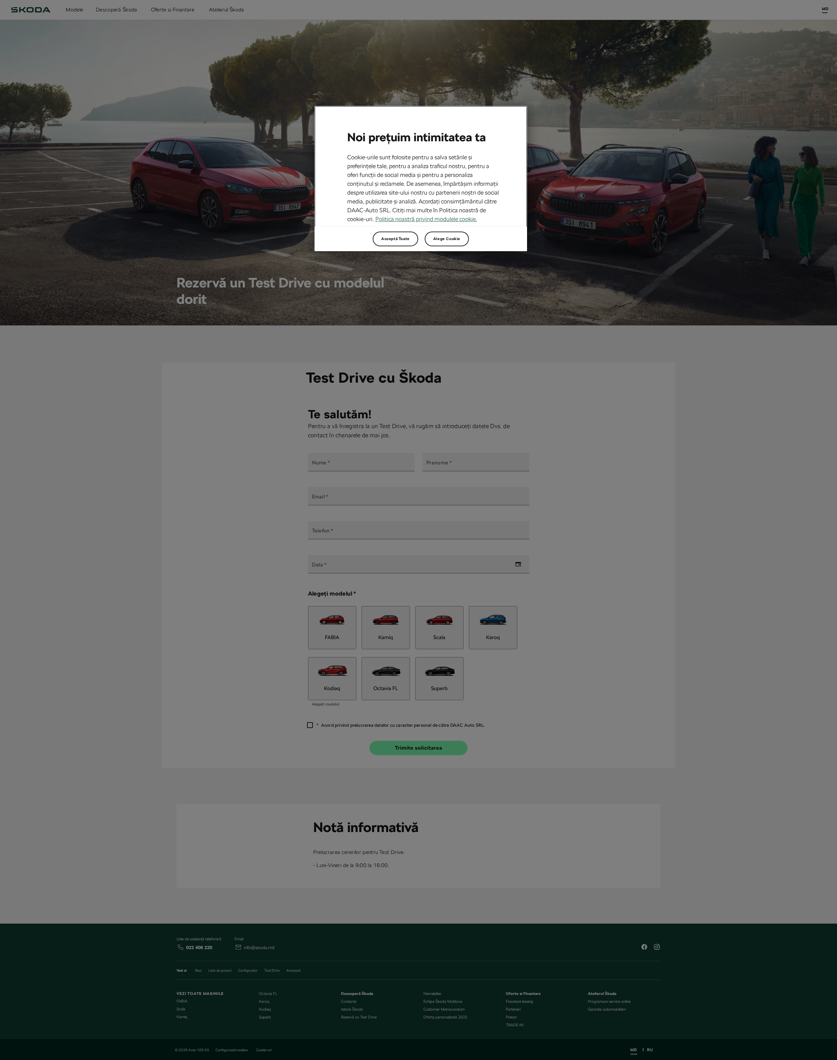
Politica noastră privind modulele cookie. (426, 219)
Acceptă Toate (395, 238)
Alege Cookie (446, 238)
